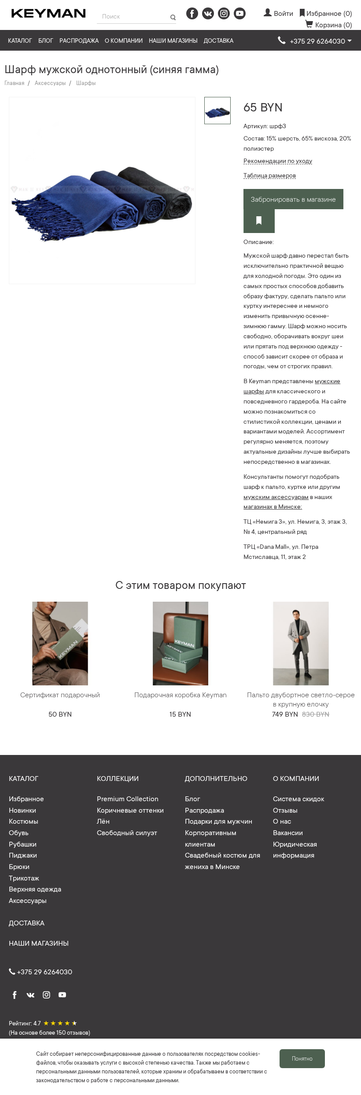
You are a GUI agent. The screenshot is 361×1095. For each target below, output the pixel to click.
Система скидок (298, 798)
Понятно (302, 1058)
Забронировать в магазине (293, 199)
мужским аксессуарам (276, 496)
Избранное (26, 798)
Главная (14, 83)
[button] (315, 41)
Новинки (22, 810)
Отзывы (285, 810)
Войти (283, 13)
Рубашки (23, 843)
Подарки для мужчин (218, 821)
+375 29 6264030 (43, 971)
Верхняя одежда (35, 888)
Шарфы (86, 83)
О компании (124, 40)
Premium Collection (127, 798)
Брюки (19, 866)
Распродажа (79, 40)
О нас (282, 821)
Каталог (20, 40)
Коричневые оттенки (130, 810)
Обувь (19, 832)
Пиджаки (23, 854)
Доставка (218, 40)
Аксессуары (50, 83)
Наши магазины (173, 40)
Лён (103, 821)
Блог (45, 40)
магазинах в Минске (272, 506)
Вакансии (288, 832)
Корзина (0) (333, 24)
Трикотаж (24, 877)
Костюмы (23, 821)
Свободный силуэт (127, 832)
